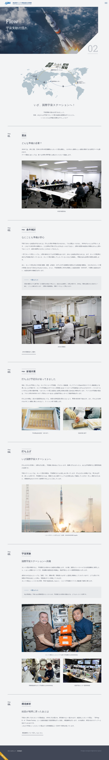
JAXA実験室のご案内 (28, 352)
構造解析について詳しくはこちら (32, 733)
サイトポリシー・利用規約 (15, 751)
